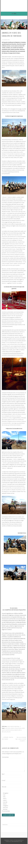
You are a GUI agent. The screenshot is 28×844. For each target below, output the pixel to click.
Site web (4, 786)
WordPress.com (18, 841)
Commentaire (4, 757)
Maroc (20, 730)
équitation (8, 730)
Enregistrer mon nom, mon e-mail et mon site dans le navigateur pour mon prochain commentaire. (5, 802)
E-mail (4, 780)
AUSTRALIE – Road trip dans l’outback (7, 738)
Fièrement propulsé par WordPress (13, 840)
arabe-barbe (7, 728)
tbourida (9, 731)
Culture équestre (10, 726)
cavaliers (12, 728)
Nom (3, 774)
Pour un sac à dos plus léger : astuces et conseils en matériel (21, 739)
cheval (16, 728)
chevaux (19, 728)
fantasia (12, 730)
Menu (15, 13)
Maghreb (16, 730)
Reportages (17, 726)
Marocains (4, 731)
